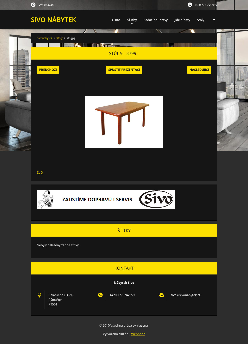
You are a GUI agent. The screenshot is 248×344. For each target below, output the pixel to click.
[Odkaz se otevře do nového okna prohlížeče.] (124, 122)
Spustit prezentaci (124, 70)
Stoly (200, 20)
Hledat (33, 4)
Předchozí (48, 70)
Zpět (40, 172)
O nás (116, 20)
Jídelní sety (182, 20)
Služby (132, 20)
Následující (199, 70)
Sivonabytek (44, 38)
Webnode (138, 334)
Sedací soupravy (156, 20)
